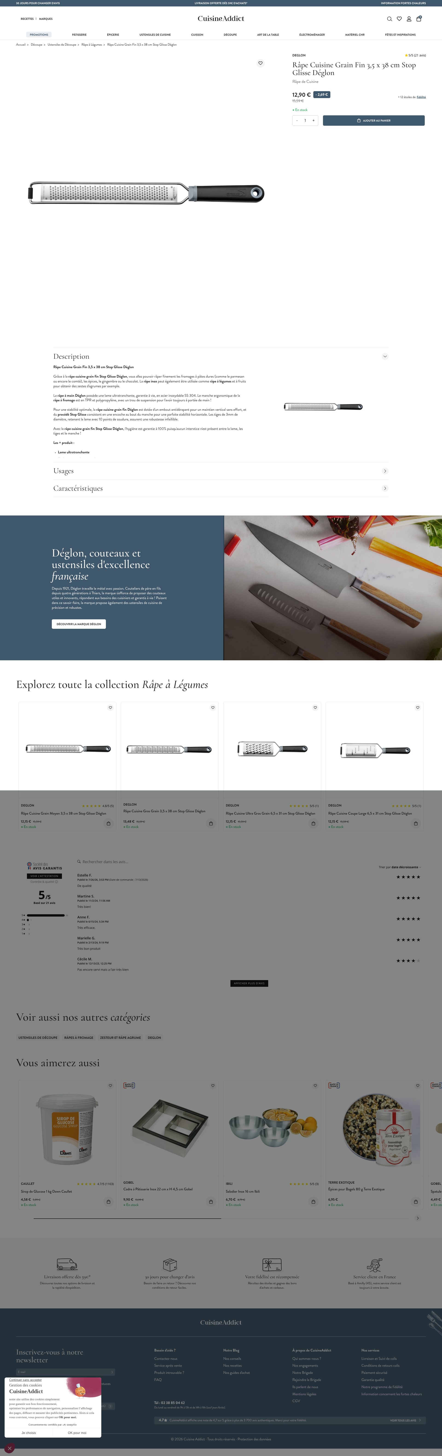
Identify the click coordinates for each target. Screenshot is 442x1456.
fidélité (421, 97)
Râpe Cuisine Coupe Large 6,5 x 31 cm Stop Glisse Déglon (370, 813)
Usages (63, 470)
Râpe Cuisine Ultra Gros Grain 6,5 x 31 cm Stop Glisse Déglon (270, 813)
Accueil (21, 45)
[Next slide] (417, 1218)
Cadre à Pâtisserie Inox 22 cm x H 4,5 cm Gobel (158, 1189)
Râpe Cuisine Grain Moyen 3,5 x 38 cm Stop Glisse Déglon (63, 813)
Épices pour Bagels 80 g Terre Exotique (356, 1189)
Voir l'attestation (44, 876)
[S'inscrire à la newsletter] (113, 1372)
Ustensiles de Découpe (62, 45)
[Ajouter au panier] (108, 823)
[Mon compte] (409, 18)
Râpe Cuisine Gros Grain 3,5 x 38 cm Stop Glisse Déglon (164, 811)
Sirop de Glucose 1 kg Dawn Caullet (46, 1191)
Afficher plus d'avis (249, 983)
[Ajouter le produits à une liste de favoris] (110, 707)
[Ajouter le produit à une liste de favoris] (260, 63)
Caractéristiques (78, 488)
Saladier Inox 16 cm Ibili (243, 1191)
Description (71, 356)
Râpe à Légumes (91, 45)
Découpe (36, 45)
